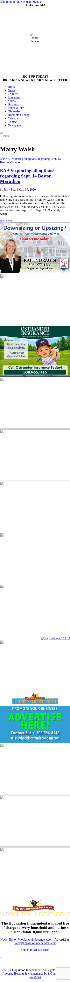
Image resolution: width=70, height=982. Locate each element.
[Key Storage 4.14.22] (55, 638)
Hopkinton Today (19, 114)
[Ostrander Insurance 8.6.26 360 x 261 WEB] (35, 375)
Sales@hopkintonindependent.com (35, 943)
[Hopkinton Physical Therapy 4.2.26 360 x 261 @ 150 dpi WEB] (35, 583)
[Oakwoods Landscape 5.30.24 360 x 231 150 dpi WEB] (35, 479)
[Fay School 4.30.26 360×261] (35, 531)
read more (6, 220)
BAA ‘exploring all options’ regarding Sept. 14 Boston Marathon (27, 176)
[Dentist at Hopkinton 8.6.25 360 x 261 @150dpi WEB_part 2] (35, 793)
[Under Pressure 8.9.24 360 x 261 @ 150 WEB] (35, 845)
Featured (13, 93)
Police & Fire (16, 107)
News (11, 90)
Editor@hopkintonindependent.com (31, 939)
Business (13, 104)
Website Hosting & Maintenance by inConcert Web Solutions (35, 975)
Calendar (13, 118)
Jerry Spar (10, 189)
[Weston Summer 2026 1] (35, 427)
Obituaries (14, 111)
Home (11, 86)
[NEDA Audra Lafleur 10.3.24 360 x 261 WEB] (35, 690)
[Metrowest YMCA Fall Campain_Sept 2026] (35, 324)
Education (14, 97)
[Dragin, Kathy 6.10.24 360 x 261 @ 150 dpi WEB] (35, 272)
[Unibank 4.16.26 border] (35, 634)
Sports (12, 100)
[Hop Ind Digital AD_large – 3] (35, 897)
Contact (12, 122)
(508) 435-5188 (39, 949)
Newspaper (15, 125)
